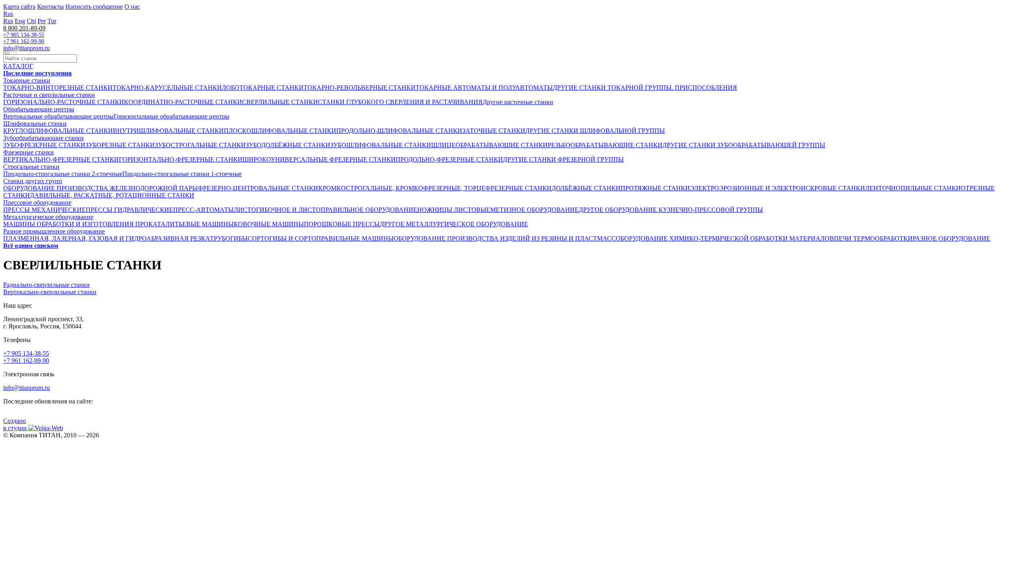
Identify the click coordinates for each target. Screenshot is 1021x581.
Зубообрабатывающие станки (43, 137)
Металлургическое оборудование (48, 216)
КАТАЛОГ (18, 66)
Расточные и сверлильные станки (49, 94)
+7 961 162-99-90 (23, 41)
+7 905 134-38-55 (23, 35)
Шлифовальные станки (35, 123)
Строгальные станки (31, 166)
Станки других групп (32, 181)
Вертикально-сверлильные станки (50, 292)
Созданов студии (15, 424)
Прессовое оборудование (37, 202)
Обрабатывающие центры (38, 109)
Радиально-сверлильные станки (46, 284)
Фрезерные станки (28, 152)
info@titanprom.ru (26, 48)
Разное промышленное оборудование (54, 231)
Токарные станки (26, 80)
